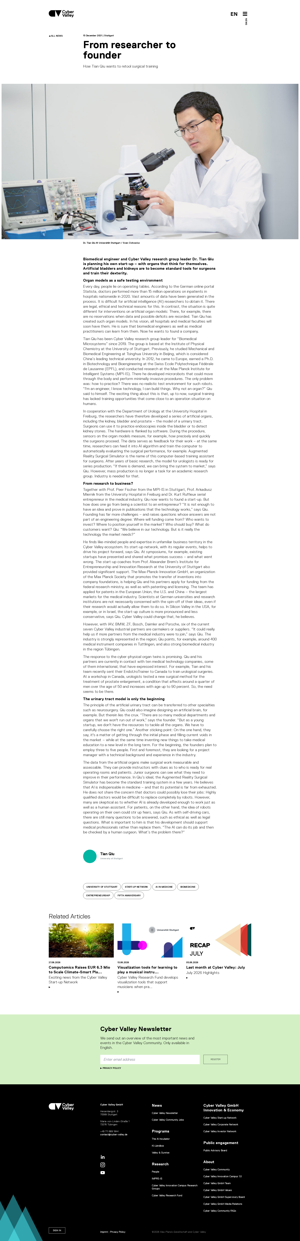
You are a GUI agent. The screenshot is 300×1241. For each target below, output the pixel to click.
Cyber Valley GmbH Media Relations (222, 1204)
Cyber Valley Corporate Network (220, 1124)
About (208, 1162)
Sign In (57, 1230)
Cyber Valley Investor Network (219, 1131)
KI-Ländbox (158, 1145)
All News (56, 36)
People (155, 1171)
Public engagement (220, 1143)
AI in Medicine (164, 887)
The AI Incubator (161, 1138)
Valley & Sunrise (161, 1152)
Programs (160, 1131)
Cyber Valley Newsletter (165, 1113)
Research (160, 1164)
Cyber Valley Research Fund (167, 1195)
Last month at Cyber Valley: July (215, 967)
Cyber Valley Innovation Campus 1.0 (222, 1176)
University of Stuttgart (102, 887)
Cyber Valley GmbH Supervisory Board (224, 1197)
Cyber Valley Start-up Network (219, 1117)
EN (234, 14)
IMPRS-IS (157, 1178)
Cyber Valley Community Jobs (168, 1119)
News (246, 21)
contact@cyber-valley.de (114, 1134)
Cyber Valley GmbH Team (217, 1183)
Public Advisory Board (215, 1150)
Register (215, 1059)
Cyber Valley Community (216, 1169)
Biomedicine (188, 887)
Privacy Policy (111, 1068)
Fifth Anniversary (129, 895)
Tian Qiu (107, 854)
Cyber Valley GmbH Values (217, 1190)
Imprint (104, 1232)
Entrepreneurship (98, 895)
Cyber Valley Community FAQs (219, 1210)
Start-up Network (136, 887)
